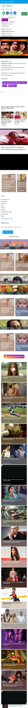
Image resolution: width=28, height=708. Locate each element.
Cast (4, 85)
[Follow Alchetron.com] (14, 358)
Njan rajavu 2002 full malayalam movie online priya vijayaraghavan (14, 83)
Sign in (24, 13)
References (12, 85)
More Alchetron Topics (7, 218)
